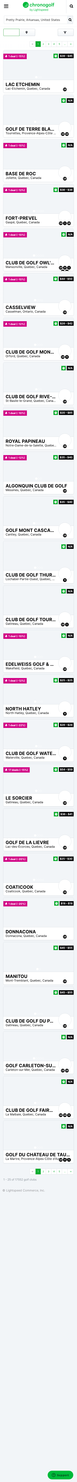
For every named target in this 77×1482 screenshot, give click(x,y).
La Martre (12, 1159)
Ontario (28, 311)
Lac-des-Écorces (18, 846)
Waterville (12, 757)
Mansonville (14, 267)
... (65, 44)
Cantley (11, 534)
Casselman (13, 311)
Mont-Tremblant (17, 980)
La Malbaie (13, 1114)
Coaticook (13, 891)
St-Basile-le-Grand (19, 401)
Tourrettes (13, 133)
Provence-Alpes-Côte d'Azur (42, 133)
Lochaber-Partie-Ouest (22, 579)
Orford (10, 356)
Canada (44, 88)
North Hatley (15, 713)
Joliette (11, 178)
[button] (9, 65)
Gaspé (10, 222)
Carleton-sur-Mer (18, 1070)
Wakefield (12, 668)
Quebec (32, 88)
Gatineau (12, 623)
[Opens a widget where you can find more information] (60, 1475)
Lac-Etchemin (15, 88)
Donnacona (14, 936)
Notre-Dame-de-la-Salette (24, 445)
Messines (12, 490)
